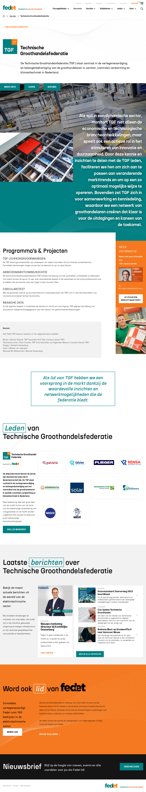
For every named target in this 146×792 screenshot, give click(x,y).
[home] (25, 7)
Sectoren (77, 8)
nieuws (52, 87)
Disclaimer (7, 786)
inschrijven (131, 766)
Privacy (16, 786)
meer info (10, 87)
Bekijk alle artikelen (90, 654)
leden (31, 87)
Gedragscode (25, 786)
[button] (61, 8)
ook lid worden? (16, 529)
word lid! (12, 732)
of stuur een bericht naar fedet (131, 298)
